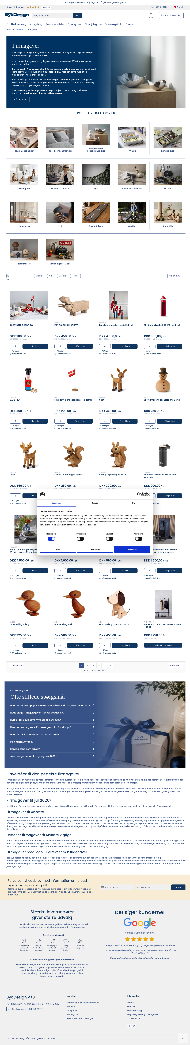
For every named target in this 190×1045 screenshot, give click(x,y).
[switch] (80, 539)
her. (45, 55)
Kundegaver (167, 151)
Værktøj (132, 226)
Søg (77, 15)
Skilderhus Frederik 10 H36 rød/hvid (162, 325)
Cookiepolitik (133, 1018)
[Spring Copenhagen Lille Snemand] (163, 380)
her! (28, 64)
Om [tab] (133, 503)
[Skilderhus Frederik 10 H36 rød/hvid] (163, 305)
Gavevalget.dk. (51, 72)
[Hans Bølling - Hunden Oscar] (118, 604)
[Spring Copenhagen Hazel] (118, 454)
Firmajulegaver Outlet (60, 263)
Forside (19, 29)
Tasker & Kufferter (60, 188)
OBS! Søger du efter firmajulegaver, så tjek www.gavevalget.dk (95, 2)
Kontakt (20, 7)
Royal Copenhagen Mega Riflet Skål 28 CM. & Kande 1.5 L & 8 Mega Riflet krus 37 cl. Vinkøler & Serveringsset (28, 552)
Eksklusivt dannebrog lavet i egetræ (73, 400)
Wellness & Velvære (132, 188)
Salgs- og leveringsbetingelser (142, 1014)
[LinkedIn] (134, 1026)
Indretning (24, 226)
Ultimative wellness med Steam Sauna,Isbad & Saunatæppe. (160, 551)
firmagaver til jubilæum (44, 52)
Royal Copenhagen (24, 151)
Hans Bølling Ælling (19, 624)
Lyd (60, 226)
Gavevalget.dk (164, 806)
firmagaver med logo (42, 90)
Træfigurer (24, 188)
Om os (9, 7)
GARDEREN (15, 400)
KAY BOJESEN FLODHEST (66, 325)
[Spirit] (29, 454)
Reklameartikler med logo (80, 1018)
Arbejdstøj (72, 1010)
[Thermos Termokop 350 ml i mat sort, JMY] (163, 454)
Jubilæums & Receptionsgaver (96, 149)
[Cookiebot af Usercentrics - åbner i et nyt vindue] (139, 494)
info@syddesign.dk (31, 973)
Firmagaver (73, 1014)
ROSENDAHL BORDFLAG (21, 325)
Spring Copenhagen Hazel (112, 474)
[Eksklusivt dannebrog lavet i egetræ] (73, 380)
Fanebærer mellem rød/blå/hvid (116, 325)
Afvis (58, 549)
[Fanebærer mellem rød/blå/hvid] (118, 305)
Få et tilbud (20, 99)
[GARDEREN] (29, 380)
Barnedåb (167, 226)
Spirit (12, 474)
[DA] (17, 15)
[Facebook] (129, 1026)
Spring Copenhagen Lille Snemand (162, 400)
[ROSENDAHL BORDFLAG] (29, 305)
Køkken (167, 188)
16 (110, 665)
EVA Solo (131, 151)
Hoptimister (24, 263)
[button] (130, 24)
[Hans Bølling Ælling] (29, 604)
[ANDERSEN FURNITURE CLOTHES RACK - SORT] (163, 604)
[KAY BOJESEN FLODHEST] (73, 305)
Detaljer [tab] (95, 503)
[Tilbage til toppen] (183, 1038)
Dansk (180, 7)
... (104, 665)
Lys (96, 188)
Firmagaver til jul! (36, 69)
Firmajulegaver (74, 806)
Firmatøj (71, 1006)
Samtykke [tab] (56, 503)
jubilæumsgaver (76, 52)
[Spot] (118, 380)
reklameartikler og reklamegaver (44, 93)
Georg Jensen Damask (60, 151)
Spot (101, 400)
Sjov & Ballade (96, 226)
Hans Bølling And (63, 624)
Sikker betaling (134, 1010)
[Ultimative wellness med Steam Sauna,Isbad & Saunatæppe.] (163, 529)
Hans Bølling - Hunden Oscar (114, 624)
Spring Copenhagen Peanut (68, 474)
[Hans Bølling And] (73, 604)
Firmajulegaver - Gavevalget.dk (83, 1002)
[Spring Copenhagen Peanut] (73, 454)
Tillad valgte (95, 549)
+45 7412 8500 (161, 7)
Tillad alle (132, 549)
